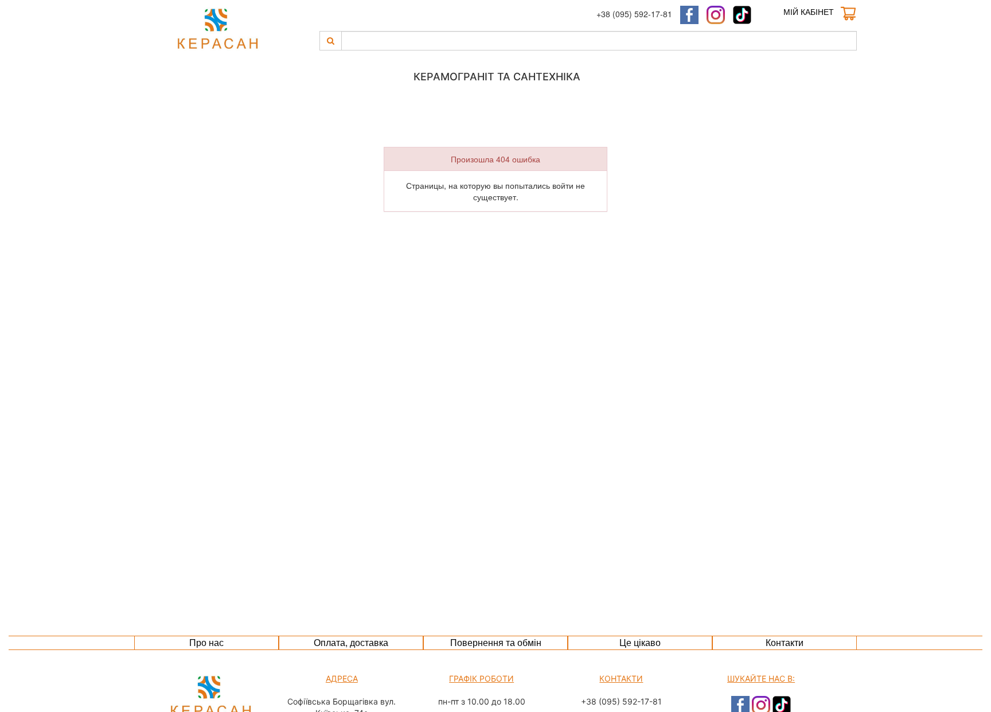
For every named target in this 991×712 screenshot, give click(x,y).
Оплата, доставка (351, 642)
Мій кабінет (808, 11)
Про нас (206, 642)
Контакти (784, 642)
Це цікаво (640, 642)
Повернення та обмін (495, 642)
